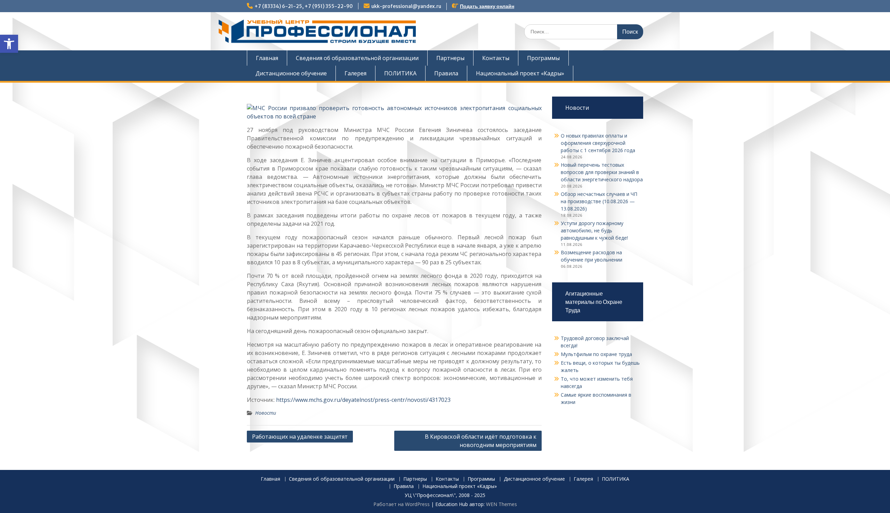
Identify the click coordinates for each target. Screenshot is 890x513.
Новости (265, 412)
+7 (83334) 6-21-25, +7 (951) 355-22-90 (303, 6)
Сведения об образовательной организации (357, 58)
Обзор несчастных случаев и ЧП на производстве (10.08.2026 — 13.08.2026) (599, 201)
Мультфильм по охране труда (596, 354)
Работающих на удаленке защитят (300, 436)
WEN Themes (501, 504)
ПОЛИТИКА (400, 73)
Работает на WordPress (401, 504)
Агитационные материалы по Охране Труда (593, 302)
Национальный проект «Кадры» (520, 73)
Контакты (495, 58)
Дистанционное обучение (291, 73)
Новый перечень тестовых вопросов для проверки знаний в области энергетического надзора (602, 172)
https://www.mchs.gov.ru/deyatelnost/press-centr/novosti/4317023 (363, 400)
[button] (9, 44)
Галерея (355, 73)
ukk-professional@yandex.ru (406, 6)
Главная (267, 58)
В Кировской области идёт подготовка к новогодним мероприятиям (480, 441)
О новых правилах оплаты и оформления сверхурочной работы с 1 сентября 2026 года (598, 143)
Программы (543, 58)
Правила (446, 73)
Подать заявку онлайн (487, 6)
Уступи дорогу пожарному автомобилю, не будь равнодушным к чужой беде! (594, 230)
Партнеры (450, 58)
